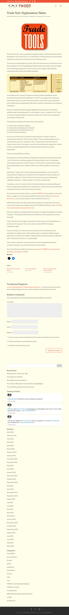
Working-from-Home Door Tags (17, 373)
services (9, 574)
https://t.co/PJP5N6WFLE (29, 410)
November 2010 (12, 523)
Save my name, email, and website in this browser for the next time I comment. (34, 337)
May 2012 (10, 486)
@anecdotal (25, 421)
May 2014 (10, 442)
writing (9, 597)
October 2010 (11, 526)
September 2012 (12, 482)
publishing (10, 567)
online (42, 193)
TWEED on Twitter (13, 587)
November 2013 (12, 462)
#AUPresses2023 (20, 409)
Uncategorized (32, 16)
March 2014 (11, 449)
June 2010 (10, 539)
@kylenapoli (11, 399)
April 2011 (10, 512)
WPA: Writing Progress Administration (19, 594)
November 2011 (12, 492)
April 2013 (10, 469)
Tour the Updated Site (30, 268)
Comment (10, 302)
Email (9, 327)
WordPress (48, 612)
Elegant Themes (30, 612)
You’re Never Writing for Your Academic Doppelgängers (25, 384)
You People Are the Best (15, 377)
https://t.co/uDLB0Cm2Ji (27, 422)
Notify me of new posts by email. (19, 345)
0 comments (47, 16)
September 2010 (12, 529)
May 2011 (10, 509)
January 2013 (11, 472)
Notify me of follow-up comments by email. (23, 341)
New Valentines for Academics (17, 380)
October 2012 (11, 479)
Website (9, 332)
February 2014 (11, 452)
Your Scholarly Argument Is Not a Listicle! (20, 387)
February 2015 (11, 435)
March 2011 (11, 516)
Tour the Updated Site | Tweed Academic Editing (24, 287)
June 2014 (10, 439)
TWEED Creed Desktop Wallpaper (18, 584)
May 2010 (10, 543)
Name (9, 322)
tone (8, 580)
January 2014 (11, 455)
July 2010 (10, 536)
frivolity (9, 560)
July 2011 (10, 502)
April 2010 (10, 546)
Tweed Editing (12, 16)
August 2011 (11, 499)
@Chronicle (54, 421)
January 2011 (11, 519)
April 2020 (10, 432)
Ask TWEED (11, 553)
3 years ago (11, 401)
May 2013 (10, 465)
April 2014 (10, 445)
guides (26, 16)
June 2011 (10, 506)
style (8, 577)
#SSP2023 (10, 409)
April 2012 (10, 489)
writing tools (39, 16)
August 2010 (11, 533)
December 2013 (12, 459)
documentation (12, 557)
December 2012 (12, 476)
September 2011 (12, 496)
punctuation (11, 570)
